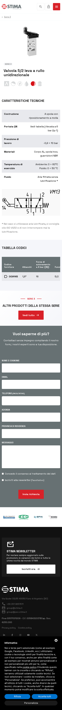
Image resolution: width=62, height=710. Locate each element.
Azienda (6, 410)
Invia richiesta (31, 494)
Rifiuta (17, 696)
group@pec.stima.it (14, 612)
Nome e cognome (10, 360)
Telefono (13, 393)
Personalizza (31, 702)
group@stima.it (12, 608)
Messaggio (7, 442)
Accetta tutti (44, 696)
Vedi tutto (31, 315)
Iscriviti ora (31, 569)
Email (5, 377)
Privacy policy (9, 627)
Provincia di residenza (13, 426)
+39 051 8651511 (12, 604)
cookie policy (29, 667)
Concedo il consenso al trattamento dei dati (30, 473)
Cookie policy (25, 627)
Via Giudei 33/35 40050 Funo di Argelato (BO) (25, 598)
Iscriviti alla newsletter (24, 480)
